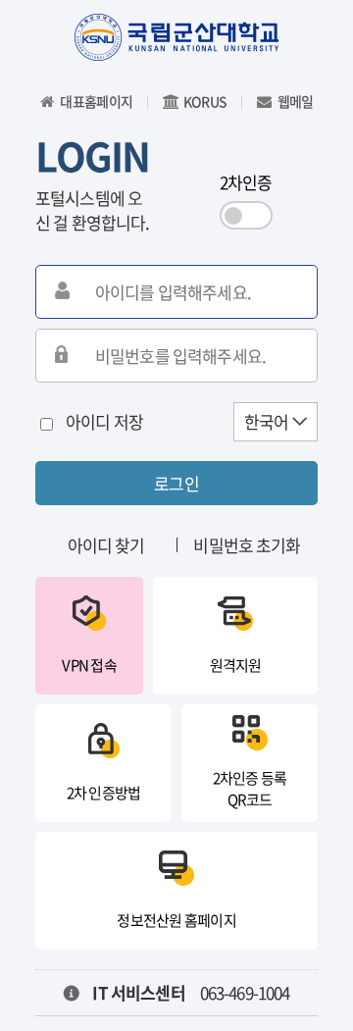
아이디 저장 (104, 421)
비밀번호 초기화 (246, 545)
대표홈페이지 (96, 101)
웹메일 (295, 101)
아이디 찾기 (106, 545)
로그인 (176, 483)
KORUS (205, 101)
